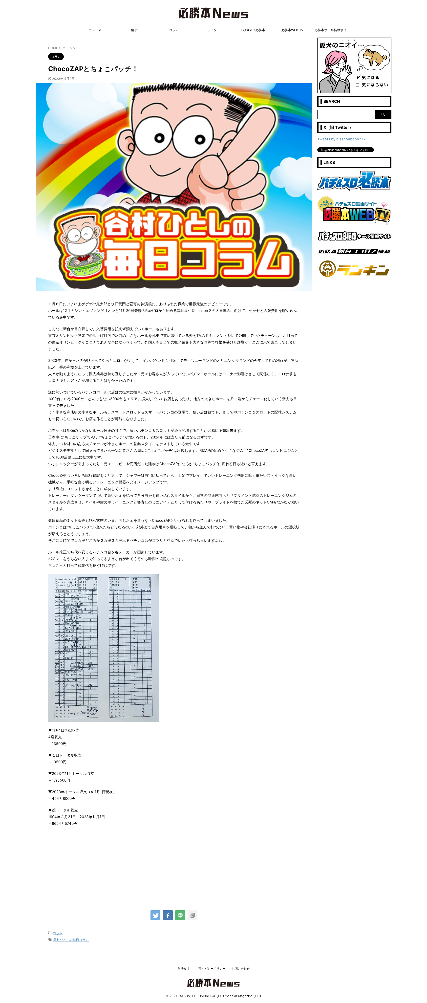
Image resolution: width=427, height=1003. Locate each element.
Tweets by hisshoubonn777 (341, 139)
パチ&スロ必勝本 (253, 30)
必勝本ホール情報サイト (332, 30)
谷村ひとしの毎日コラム (71, 940)
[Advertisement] (174, 866)
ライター (213, 30)
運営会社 (183, 968)
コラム (174, 30)
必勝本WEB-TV (292, 30)
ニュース (94, 30)
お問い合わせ (241, 968)
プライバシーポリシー (210, 968)
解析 (134, 30)
